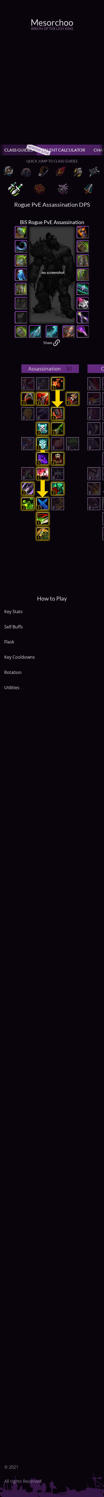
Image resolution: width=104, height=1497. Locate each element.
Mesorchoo (52, 22)
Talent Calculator (63, 149)
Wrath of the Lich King (52, 29)
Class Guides (20, 150)
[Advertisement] (52, 89)
